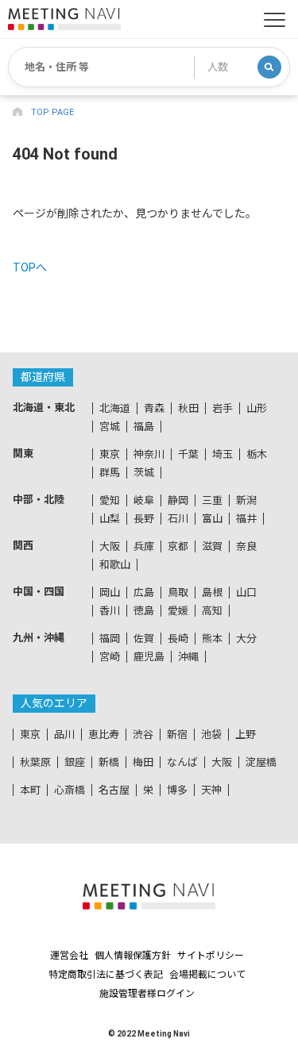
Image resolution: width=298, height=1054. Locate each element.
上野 (245, 734)
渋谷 (143, 734)
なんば (182, 762)
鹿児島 (149, 657)
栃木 (256, 454)
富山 (212, 519)
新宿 (177, 734)
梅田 (143, 762)
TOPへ (30, 267)
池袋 (211, 734)
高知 (212, 611)
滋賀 (212, 546)
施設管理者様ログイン (147, 993)
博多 (177, 790)
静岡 (178, 500)
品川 (64, 734)
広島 (144, 592)
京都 (178, 546)
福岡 (109, 638)
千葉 (188, 454)
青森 (154, 408)
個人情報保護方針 (133, 955)
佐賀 (144, 638)
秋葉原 (35, 762)
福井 (246, 519)
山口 (246, 592)
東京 (109, 454)
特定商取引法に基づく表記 (105, 974)
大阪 (109, 546)
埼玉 (222, 454)
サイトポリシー (210, 955)
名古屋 (114, 790)
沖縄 (188, 657)
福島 (144, 427)
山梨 (109, 519)
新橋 (109, 762)
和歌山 (114, 565)
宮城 (109, 427)
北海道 (114, 408)
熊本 (212, 638)
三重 (212, 500)
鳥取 (178, 592)
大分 (246, 638)
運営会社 (69, 955)
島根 (212, 592)
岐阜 (144, 500)
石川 (178, 519)
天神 (211, 790)
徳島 (144, 611)
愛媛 (178, 611)
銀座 (74, 762)
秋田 (188, 408)
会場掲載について (207, 974)
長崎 (178, 638)
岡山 (109, 592)
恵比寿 (103, 734)
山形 (256, 408)
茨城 (144, 473)
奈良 (246, 546)
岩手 (222, 408)
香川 (109, 611)
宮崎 (109, 657)
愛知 (109, 500)
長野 (144, 519)
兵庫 (144, 546)
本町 (30, 790)
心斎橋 (69, 790)
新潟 (246, 500)
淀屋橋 (261, 762)
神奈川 (149, 454)
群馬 (109, 473)
